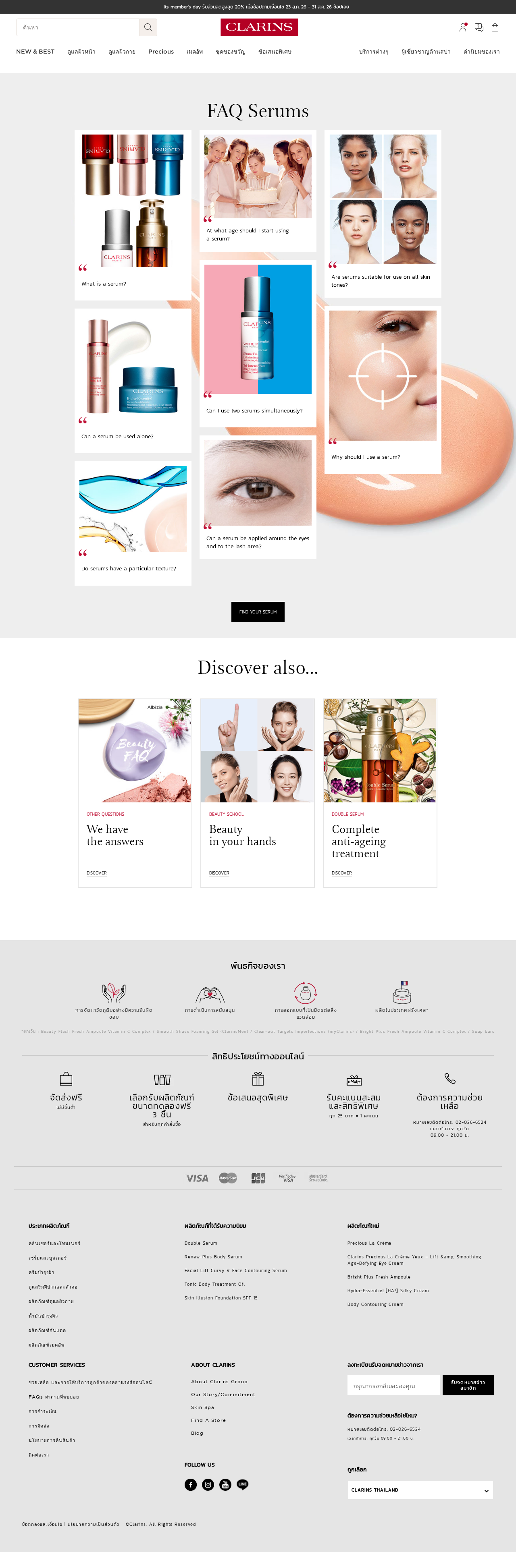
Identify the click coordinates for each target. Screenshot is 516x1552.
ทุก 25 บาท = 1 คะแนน (354, 1105)
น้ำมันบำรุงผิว (43, 1316)
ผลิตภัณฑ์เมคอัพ (46, 1345)
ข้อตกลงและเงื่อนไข (42, 1524)
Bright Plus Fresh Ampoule (379, 1277)
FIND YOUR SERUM (258, 612)
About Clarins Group (219, 1381)
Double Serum (201, 1243)
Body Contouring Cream (375, 1304)
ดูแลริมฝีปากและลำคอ (53, 1287)
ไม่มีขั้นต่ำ (66, 1101)
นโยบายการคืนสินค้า (52, 1440)
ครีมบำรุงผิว (41, 1272)
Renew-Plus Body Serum (213, 1257)
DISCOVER (97, 873)
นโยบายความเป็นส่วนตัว (94, 1524)
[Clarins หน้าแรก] (259, 27)
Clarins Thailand (375, 1490)
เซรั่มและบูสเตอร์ (48, 1258)
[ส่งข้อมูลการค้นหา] (148, 27)
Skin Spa (202, 1407)
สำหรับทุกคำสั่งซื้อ (162, 1109)
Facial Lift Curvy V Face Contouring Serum (236, 1270)
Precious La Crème (369, 1243)
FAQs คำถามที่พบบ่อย (54, 1397)
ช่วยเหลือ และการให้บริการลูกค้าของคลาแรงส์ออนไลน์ (90, 1382)
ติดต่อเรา (39, 1455)
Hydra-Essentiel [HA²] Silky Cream (388, 1290)
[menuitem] (463, 27)
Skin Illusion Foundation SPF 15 (221, 1298)
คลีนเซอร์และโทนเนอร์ (55, 1243)
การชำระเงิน (43, 1411)
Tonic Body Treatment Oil (215, 1284)
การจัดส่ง (39, 1426)
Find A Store (208, 1420)
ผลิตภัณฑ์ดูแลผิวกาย (51, 1301)
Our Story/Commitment (223, 1394)
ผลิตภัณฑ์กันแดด (47, 1330)
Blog (197, 1433)
